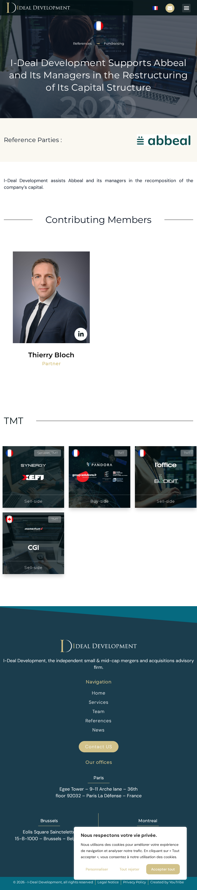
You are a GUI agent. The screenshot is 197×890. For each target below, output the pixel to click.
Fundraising (114, 43)
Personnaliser (97, 869)
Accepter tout (163, 869)
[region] (130, 853)
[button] (186, 8)
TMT (13, 420)
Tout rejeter (129, 869)
